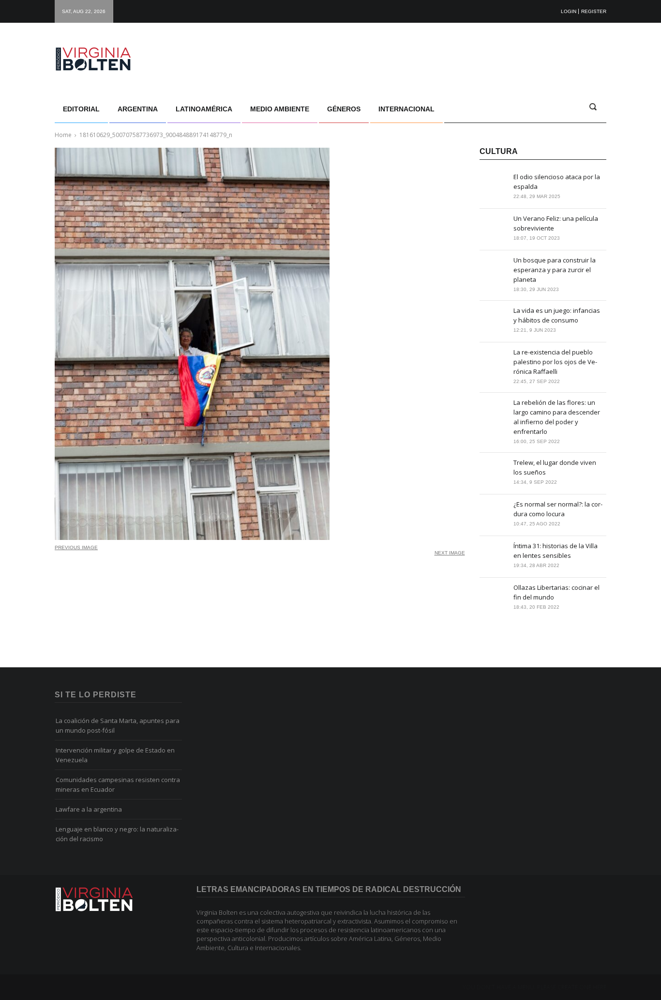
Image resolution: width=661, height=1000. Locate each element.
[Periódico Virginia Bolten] (103, 59)
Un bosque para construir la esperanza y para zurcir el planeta (554, 270)
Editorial (81, 109)
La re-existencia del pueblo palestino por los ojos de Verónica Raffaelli (555, 362)
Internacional (406, 109)
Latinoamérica (204, 109)
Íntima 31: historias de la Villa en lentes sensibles (555, 550)
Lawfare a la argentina (89, 809)
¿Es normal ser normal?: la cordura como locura (557, 509)
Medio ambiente (279, 109)
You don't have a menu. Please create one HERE (534, 987)
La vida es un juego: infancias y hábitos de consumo (556, 315)
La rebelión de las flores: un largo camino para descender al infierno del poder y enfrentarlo (556, 417)
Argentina (138, 109)
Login (568, 11)
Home (63, 135)
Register (593, 11)
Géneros (344, 109)
